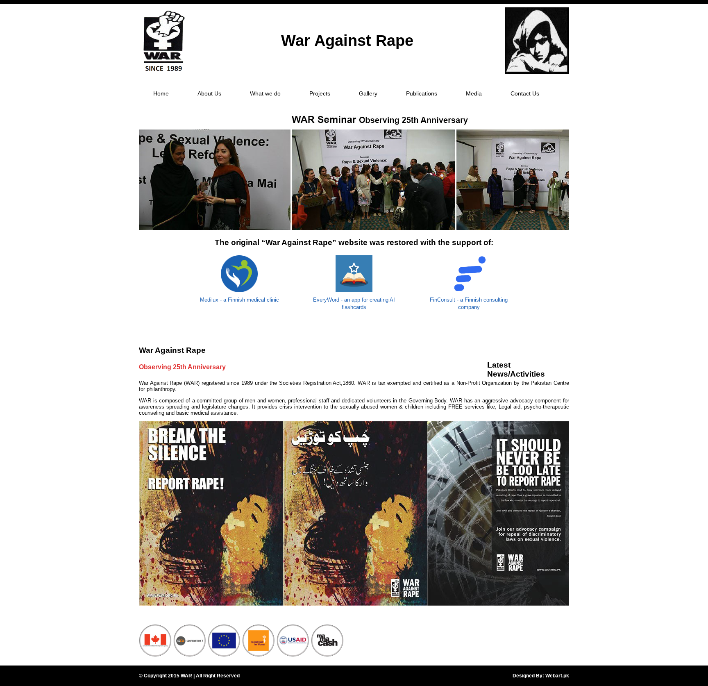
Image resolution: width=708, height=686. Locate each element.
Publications (421, 93)
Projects (319, 93)
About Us (209, 93)
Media (474, 93)
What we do (265, 93)
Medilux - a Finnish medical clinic (239, 300)
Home (161, 93)
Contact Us (525, 93)
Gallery (368, 93)
